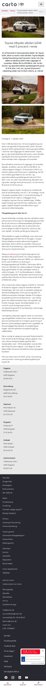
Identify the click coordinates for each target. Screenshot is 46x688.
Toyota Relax (8, 539)
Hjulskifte (6, 556)
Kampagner (7, 485)
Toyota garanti (8, 532)
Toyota (12, 10)
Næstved (7, 404)
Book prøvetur (8, 489)
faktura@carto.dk (10, 621)
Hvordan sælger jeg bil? (12, 509)
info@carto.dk (8, 610)
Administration (9, 458)
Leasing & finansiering (11, 522)
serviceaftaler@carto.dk (12, 614)
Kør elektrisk (7, 493)
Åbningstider (8, 589)
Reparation (7, 560)
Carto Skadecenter (10, 569)
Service (5, 552)
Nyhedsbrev (7, 597)
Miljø (6, 661)
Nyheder (5, 10)
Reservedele (7, 563)
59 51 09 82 (7, 396)
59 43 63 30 (7, 450)
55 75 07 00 (7, 414)
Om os (5, 601)
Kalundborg (8, 386)
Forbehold (8, 656)
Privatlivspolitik (10, 641)
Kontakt (7, 636)
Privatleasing (8, 502)
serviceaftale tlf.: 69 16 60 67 (14, 617)
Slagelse (6, 368)
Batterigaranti (8, 543)
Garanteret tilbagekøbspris (13, 535)
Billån (5, 498)
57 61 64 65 (7, 432)
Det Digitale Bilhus (11, 671)
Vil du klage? (9, 651)
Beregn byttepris (9, 513)
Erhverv (6, 519)
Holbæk (6, 440)
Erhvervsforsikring (10, 526)
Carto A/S (6, 625)
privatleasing (12, 254)
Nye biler (6, 478)
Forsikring (6, 506)
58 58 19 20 (7, 378)
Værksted (6, 548)
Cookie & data (9, 646)
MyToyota (8, 666)
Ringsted (7, 422)
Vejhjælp (6, 573)
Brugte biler (7, 481)
